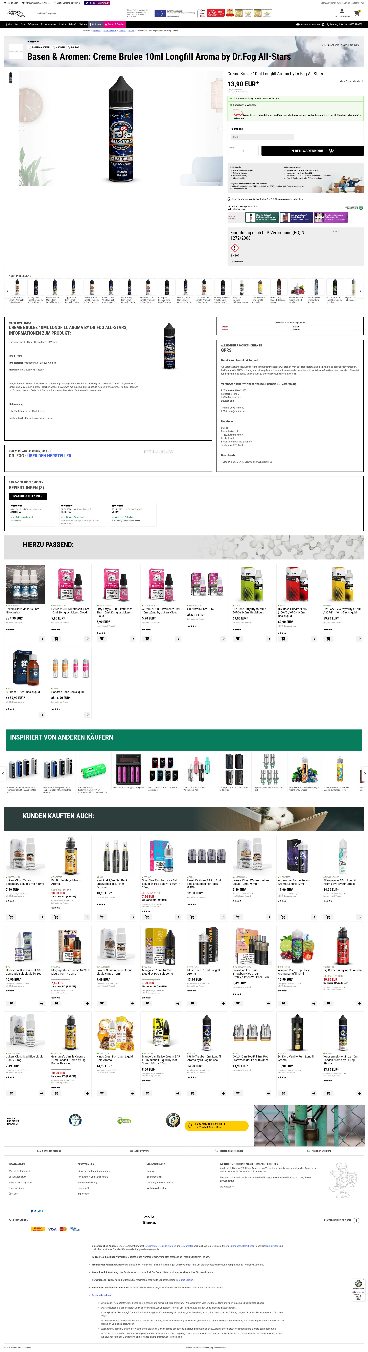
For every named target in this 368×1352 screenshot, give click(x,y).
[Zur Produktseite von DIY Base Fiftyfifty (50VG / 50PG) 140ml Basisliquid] (268, 639)
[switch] (358, 1298)
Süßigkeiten (272, 1246)
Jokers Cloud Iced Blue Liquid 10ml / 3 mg (24, 1058)
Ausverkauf (103, 3)
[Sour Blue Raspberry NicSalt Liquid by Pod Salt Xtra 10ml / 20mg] (161, 856)
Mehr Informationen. (237, 209)
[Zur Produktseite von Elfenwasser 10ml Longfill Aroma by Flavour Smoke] (359, 917)
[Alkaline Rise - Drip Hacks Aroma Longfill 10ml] (297, 946)
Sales (92, 3)
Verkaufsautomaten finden (38, 3)
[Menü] (363, 1280)
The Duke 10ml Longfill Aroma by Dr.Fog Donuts (91, 300)
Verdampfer (187, 1246)
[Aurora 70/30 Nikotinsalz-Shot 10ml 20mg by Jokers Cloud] (161, 584)
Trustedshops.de (33, 509)
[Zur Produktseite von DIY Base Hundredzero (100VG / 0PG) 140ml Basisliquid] (314, 639)
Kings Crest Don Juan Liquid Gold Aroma (115, 1058)
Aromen (172, 1246)
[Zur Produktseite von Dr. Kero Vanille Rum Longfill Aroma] (314, 1093)
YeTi (9, 967)
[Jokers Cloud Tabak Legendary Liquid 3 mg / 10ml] (25, 856)
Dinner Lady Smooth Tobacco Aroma (277, 300)
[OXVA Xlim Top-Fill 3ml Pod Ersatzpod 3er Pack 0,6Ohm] (252, 1032)
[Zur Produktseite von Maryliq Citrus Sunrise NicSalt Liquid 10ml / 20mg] (87, 1003)
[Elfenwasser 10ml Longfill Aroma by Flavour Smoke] (342, 856)
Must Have (194, 967)
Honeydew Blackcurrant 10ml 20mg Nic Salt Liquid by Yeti (24, 971)
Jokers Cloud (14, 877)
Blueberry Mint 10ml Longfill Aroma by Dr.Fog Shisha (184, 300)
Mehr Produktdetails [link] (350, 81)
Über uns (13, 1193)
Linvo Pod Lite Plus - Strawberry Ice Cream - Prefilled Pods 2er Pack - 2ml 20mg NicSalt (251, 973)
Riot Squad (148, 1053)
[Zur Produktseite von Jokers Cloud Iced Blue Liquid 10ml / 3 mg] (42, 1093)
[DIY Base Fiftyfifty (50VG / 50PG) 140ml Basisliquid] (252, 584)
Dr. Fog (192, 1053)
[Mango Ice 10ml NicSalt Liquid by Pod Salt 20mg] (161, 946)
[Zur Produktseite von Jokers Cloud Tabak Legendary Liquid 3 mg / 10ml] (42, 917)
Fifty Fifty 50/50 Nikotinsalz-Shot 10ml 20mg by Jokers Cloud (115, 612)
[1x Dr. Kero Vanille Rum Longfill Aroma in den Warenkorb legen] (283, 1093)
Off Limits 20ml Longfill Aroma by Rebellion (334, 300)
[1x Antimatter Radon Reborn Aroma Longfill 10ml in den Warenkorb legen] (283, 917)
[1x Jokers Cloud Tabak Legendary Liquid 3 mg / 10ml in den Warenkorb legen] (11, 917)
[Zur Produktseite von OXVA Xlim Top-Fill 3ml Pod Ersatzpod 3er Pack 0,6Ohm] (268, 1093)
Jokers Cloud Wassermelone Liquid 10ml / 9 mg (251, 881)
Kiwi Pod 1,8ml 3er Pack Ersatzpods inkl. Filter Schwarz (112, 883)
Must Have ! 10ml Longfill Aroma (203, 971)
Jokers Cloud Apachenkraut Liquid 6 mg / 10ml (114, 971)
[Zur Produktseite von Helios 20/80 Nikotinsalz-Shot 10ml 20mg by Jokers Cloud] (87, 639)
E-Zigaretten (150, 1246)
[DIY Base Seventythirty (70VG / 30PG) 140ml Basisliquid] (342, 584)
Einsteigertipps (16, 1188)
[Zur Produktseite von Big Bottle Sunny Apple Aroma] (359, 1003)
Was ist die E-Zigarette (20, 1171)
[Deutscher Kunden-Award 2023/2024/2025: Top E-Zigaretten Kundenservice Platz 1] (244, 17)
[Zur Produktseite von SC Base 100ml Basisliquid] (42, 715)
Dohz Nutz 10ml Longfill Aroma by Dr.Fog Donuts (203, 300)
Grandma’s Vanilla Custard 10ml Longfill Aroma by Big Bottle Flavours (68, 1060)
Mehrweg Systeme (242, 967)
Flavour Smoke (332, 877)
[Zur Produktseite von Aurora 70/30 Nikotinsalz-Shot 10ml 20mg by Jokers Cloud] (178, 639)
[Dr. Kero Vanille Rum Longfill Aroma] (297, 1032)
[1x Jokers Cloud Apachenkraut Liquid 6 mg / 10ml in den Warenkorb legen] (102, 1003)
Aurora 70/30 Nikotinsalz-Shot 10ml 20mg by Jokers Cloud (161, 610)
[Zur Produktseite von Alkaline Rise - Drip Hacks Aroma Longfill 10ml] (314, 1003)
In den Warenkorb (307, 151)
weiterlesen (226, 1186)
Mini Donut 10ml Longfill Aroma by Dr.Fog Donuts (16, 300)
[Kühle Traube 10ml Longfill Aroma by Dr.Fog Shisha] (206, 1032)
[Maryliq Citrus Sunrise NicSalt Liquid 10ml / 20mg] (70, 946)
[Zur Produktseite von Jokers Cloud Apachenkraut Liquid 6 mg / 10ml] (132, 1003)
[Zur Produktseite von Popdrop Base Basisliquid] (87, 715)
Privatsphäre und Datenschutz (93, 1176)
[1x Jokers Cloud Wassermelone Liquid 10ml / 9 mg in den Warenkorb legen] (238, 917)
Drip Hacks (285, 967)
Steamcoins (281, 199)
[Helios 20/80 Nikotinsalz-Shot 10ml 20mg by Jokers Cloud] (70, 584)
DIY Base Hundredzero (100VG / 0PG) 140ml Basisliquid (292, 612)
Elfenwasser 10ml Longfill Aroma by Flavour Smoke (339, 881)
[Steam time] (16, 13)
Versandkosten (220, 1348)
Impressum (83, 1193)
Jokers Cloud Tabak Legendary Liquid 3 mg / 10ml (25, 881)
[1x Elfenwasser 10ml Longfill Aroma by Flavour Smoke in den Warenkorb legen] (328, 917)
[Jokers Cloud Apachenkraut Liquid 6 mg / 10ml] (116, 946)
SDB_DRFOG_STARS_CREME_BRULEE (242, 461)
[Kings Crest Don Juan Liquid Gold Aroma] (116, 1032)
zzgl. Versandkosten (241, 92)
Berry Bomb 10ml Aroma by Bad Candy (296, 300)
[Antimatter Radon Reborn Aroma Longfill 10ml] (297, 856)
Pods (100, 877)
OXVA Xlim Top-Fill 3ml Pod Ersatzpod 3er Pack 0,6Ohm (250, 1058)
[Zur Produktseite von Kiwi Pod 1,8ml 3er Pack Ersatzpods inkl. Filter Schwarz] (132, 917)
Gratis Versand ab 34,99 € (68, 3)
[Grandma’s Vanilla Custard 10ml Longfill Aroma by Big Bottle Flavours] (70, 1032)
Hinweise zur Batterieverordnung (94, 1171)
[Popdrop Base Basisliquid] (70, 667)
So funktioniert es (17, 1176)
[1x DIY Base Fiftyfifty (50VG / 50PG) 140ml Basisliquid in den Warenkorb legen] (238, 639)
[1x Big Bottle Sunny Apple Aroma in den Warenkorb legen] (328, 1003)
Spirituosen (235, 1246)
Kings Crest (103, 1053)
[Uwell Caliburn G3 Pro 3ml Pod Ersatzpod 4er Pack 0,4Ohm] (206, 856)
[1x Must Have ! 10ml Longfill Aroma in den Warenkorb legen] (192, 1003)
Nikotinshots (14, 606)
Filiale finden (12, 3)
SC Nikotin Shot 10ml (200, 609)
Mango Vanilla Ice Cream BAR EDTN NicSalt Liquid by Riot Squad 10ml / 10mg (161, 1060)
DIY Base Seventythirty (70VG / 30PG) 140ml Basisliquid (342, 610)
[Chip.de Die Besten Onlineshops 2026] (230, 17)
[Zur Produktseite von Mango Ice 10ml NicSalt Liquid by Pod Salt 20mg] (178, 1003)
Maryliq (56, 967)
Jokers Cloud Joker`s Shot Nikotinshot (22, 610)
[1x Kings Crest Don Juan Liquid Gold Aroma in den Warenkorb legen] (102, 1093)
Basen (237, 606)
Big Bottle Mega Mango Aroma (66, 881)
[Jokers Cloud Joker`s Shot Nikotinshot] (25, 584)
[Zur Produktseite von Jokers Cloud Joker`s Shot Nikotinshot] (42, 639)
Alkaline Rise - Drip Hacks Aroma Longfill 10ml (294, 971)
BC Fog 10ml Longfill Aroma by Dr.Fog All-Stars (35, 300)
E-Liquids (162, 1246)
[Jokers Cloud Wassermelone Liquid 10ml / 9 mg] (252, 856)
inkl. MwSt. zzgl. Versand (15, 623)
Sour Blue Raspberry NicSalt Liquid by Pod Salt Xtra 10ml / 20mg (161, 883)
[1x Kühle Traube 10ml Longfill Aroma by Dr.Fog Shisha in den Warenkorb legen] (192, 1093)
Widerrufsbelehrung (87, 1182)
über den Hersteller (49, 455)
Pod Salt (147, 877)
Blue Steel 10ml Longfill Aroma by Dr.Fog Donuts (147, 300)
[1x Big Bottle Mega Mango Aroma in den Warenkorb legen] (56, 917)
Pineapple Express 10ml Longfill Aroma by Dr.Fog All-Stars (166, 300)
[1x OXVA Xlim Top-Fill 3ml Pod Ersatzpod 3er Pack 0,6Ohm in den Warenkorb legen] (238, 1093)
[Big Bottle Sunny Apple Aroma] (342, 946)
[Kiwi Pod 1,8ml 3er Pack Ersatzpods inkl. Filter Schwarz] (116, 856)
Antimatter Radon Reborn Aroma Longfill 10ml (294, 881)
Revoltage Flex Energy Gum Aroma (314, 300)
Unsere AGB (84, 1188)
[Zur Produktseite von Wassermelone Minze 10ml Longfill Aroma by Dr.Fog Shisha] (359, 1093)
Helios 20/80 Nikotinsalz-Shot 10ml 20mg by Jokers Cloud (70, 610)
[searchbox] (79, 13)
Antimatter (285, 877)
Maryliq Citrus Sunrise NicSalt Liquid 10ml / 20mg (70, 971)
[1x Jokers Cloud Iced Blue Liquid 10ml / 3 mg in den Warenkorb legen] (11, 1093)
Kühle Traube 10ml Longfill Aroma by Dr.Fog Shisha (109, 300)
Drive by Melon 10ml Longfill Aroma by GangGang (258, 300)
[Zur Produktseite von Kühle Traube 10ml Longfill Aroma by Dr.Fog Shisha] (223, 1093)
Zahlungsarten (154, 1176)
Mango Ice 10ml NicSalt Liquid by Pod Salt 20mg (157, 971)
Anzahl (231, 148)
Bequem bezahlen (101, 1295)
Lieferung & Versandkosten (160, 1182)
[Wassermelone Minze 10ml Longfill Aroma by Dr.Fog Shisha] (342, 1032)
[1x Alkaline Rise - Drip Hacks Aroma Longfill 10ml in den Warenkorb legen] (283, 1003)
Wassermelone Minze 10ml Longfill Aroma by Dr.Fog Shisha (54, 300)
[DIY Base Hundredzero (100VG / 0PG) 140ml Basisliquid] (297, 584)
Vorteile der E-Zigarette (20, 1182)
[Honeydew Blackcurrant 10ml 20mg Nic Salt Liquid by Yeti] (25, 946)
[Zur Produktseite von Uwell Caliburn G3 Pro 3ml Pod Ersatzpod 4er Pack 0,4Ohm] (223, 917)
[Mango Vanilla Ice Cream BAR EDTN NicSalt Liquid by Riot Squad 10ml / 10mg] (161, 1032)
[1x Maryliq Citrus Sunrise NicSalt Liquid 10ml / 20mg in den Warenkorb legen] (56, 1003)
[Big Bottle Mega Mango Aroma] (70, 856)
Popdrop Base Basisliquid (67, 692)
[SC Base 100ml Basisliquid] (25, 667)
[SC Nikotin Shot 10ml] (206, 584)
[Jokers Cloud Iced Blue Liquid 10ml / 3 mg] (25, 1032)
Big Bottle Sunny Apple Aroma (342, 970)
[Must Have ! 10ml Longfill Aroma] (206, 946)
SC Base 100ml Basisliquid (23, 692)
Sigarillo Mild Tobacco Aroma (352, 298)
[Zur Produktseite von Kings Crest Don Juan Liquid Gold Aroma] (132, 1093)
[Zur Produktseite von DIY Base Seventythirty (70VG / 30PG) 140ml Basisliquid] (359, 639)
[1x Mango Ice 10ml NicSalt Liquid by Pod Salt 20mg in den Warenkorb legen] (147, 1003)
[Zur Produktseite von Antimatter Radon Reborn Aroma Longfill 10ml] (314, 917)
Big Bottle (57, 877)
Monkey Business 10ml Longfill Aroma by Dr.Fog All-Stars (222, 300)
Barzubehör (248, 1246)
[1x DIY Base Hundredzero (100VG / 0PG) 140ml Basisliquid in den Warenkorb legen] (283, 639)
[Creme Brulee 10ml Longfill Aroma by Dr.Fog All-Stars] (10, 77)
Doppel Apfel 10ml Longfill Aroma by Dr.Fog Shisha (72, 300)
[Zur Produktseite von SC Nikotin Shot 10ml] (223, 639)
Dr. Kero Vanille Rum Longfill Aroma (296, 1058)
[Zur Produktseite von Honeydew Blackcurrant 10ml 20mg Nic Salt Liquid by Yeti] (42, 1003)
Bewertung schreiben (26, 496)
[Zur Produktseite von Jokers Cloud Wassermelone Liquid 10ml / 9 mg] (268, 917)
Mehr (335, 231)
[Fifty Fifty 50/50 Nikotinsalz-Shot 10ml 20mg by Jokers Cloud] (116, 584)
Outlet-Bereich (186, 1280)
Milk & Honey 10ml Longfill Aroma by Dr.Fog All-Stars (128, 300)
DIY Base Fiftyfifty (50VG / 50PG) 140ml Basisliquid (249, 610)
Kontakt (151, 1171)
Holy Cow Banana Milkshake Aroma (240, 300)
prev (7, 291)
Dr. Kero (283, 1053)
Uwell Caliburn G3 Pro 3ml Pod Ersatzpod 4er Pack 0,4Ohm (204, 883)
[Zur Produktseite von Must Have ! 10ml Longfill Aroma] (223, 1003)
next (360, 291)
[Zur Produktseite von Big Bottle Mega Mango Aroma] (87, 917)
